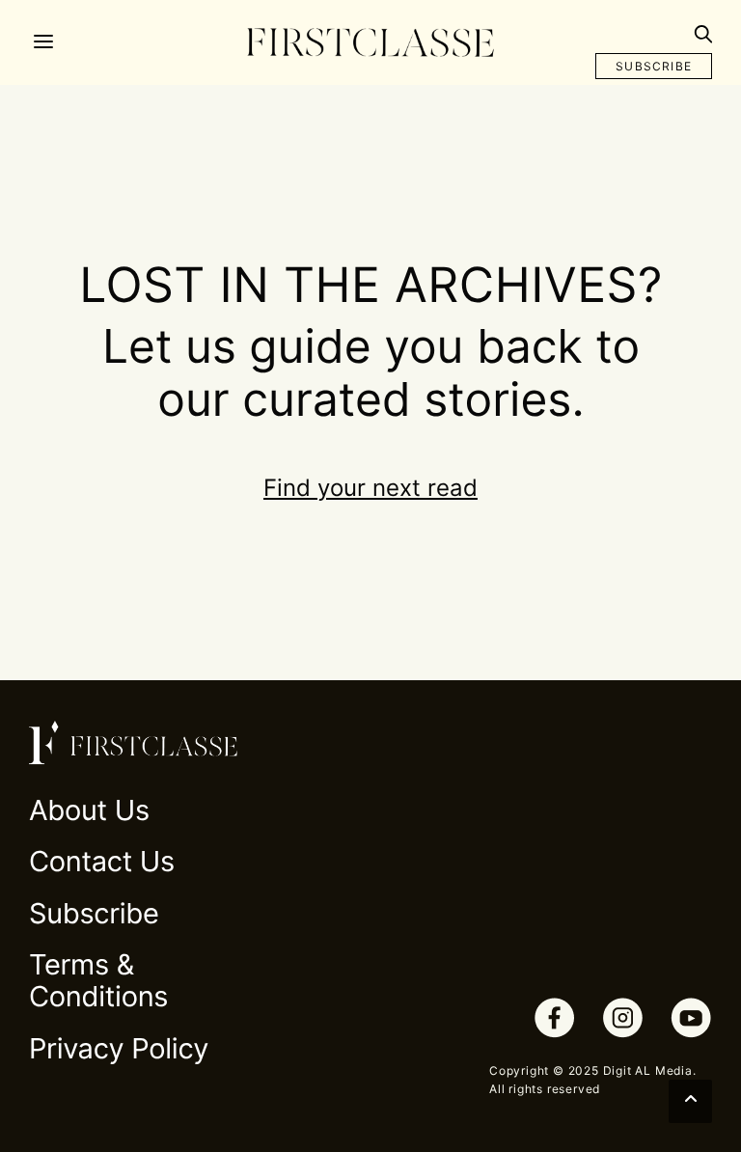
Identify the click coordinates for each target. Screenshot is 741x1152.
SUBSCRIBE (654, 66)
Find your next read (370, 488)
